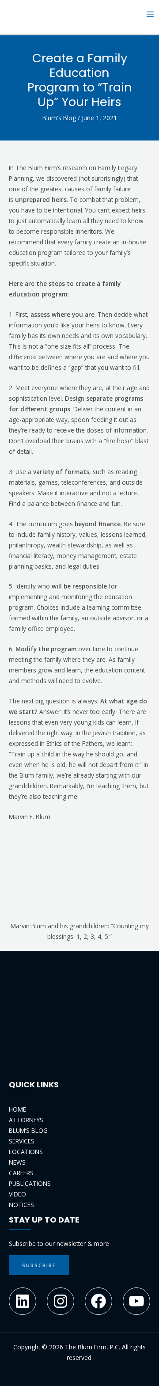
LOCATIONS (26, 1151)
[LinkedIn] (22, 1301)
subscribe (39, 1265)
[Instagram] (60, 1301)
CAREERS (21, 1173)
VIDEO (17, 1194)
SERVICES (21, 1141)
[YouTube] (136, 1301)
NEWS (17, 1162)
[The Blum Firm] (22, 13)
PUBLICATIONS (30, 1183)
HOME (17, 1109)
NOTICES (21, 1204)
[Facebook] (98, 1301)
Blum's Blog (59, 118)
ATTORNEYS (26, 1120)
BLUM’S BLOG (28, 1130)
